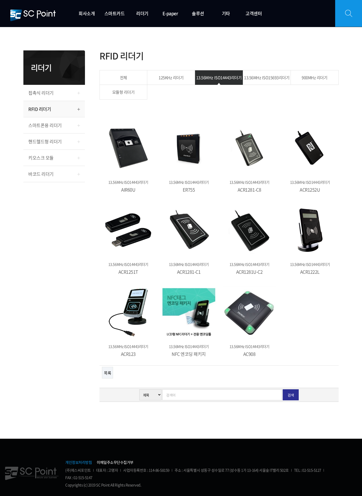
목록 (107, 373)
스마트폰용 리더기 (45, 125)
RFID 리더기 (39, 109)
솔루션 (198, 13)
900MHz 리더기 (314, 77)
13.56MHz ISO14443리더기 (219, 77)
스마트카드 (114, 13)
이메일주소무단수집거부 (115, 462)
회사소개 (87, 13)
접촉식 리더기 (41, 93)
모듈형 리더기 (123, 92)
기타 (226, 13)
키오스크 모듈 (41, 157)
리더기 (142, 13)
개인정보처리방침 (78, 462)
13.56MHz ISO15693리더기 (266, 77)
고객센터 (254, 13)
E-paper (170, 13)
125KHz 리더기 (171, 77)
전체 (123, 77)
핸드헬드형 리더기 (45, 141)
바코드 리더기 (41, 174)
